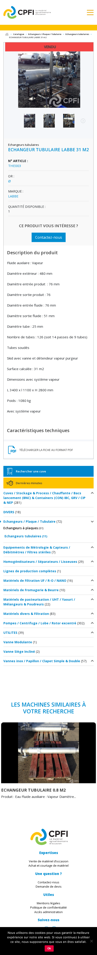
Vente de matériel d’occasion (48, 861)
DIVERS (8, 512)
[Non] (91, 941)
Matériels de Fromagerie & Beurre (31, 590)
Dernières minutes (29, 483)
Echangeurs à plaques (20, 528)
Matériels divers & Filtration (26, 613)
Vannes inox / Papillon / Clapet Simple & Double (41, 661)
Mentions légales (48, 903)
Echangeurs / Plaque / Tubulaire (44, 34)
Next (81, 123)
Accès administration (48, 912)
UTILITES (10, 632)
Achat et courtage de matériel (48, 865)
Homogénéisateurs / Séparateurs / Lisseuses (40, 561)
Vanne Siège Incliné (19, 651)
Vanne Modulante (17, 642)
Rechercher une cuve (31, 471)
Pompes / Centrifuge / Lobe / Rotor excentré (39, 623)
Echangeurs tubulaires (77, 34)
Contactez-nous (48, 237)
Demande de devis (49, 886)
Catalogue (18, 34)
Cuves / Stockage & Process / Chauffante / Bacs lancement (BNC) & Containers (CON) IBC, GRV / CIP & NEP (44, 498)
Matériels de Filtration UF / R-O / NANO (34, 580)
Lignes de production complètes (29, 571)
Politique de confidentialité (48, 907)
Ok (49, 948)
